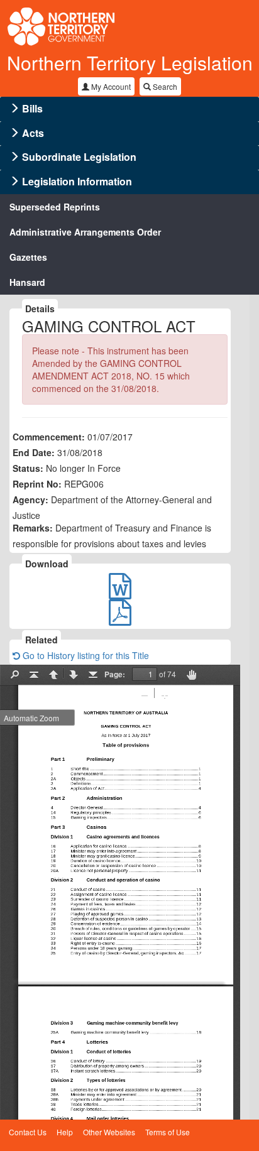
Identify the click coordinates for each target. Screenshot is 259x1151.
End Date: (34, 452)
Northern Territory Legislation (130, 62)
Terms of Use (167, 1131)
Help (65, 1131)
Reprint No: (37, 483)
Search (164, 86)
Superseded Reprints (54, 206)
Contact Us (28, 1131)
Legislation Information (77, 181)
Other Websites (109, 1131)
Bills (32, 108)
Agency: (30, 499)
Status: (28, 468)
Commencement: (49, 436)
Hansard (27, 282)
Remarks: (33, 527)
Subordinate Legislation (79, 157)
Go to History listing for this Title (84, 655)
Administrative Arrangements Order (85, 232)
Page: (114, 674)
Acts (33, 133)
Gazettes (28, 257)
